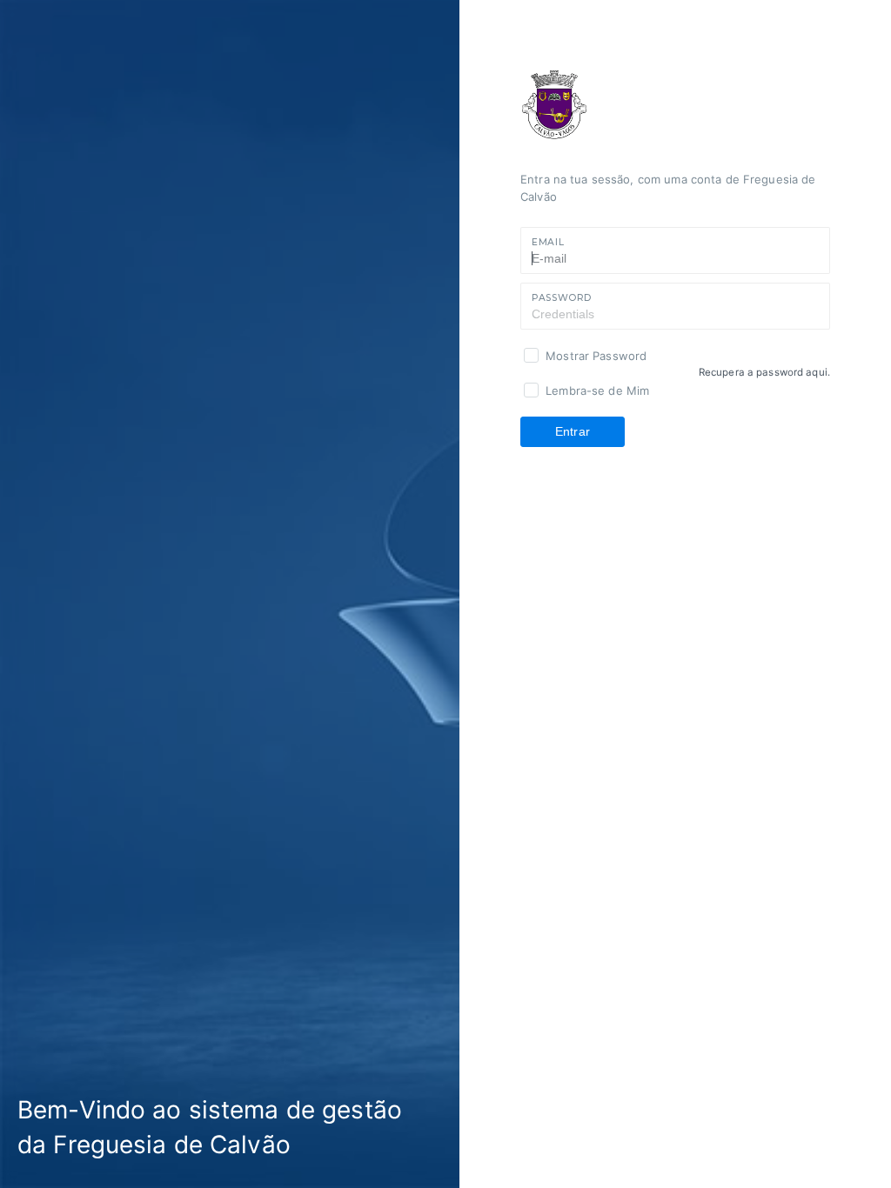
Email (548, 242)
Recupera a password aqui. (764, 372)
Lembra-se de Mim (597, 390)
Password (562, 298)
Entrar (572, 431)
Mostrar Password (596, 356)
